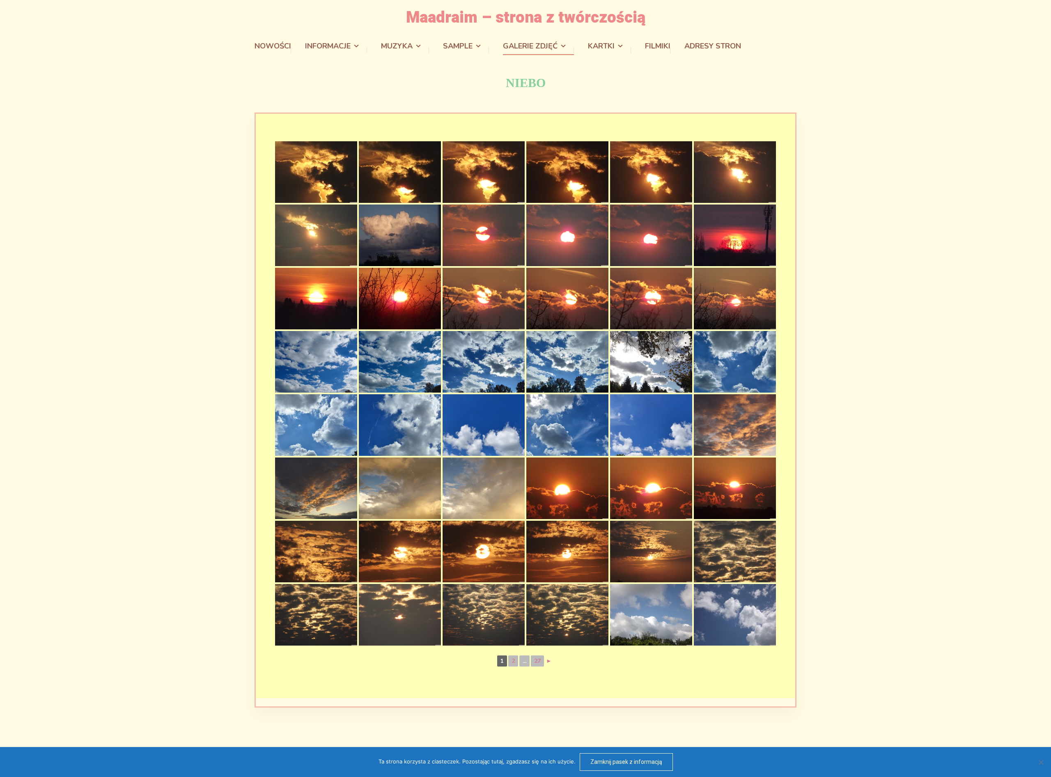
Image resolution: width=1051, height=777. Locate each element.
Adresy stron (712, 46)
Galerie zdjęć (530, 46)
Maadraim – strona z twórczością (525, 17)
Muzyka (397, 46)
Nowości (273, 46)
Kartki (601, 46)
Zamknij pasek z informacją (626, 762)
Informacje (328, 46)
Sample (458, 46)
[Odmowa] (1041, 762)
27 (537, 661)
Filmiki (657, 46)
